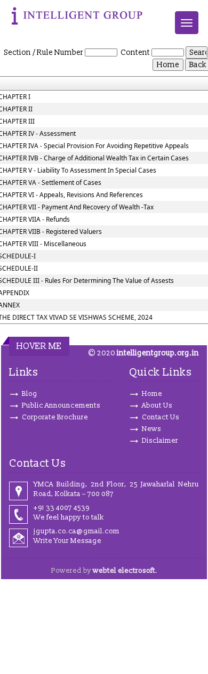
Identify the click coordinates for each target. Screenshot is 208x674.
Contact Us (160, 417)
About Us (157, 405)
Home (152, 393)
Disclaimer (160, 440)
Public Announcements (61, 405)
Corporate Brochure (55, 417)
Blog (29, 393)
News (151, 429)
